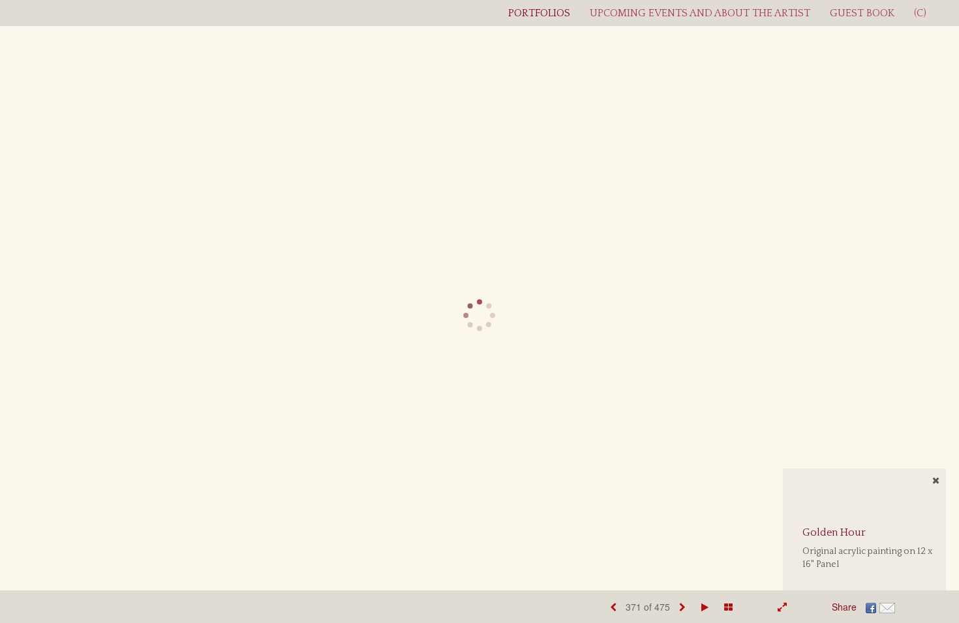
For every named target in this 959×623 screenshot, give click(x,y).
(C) (920, 13)
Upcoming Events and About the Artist (700, 13)
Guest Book (862, 13)
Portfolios (539, 13)
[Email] (887, 606)
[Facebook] (871, 606)
